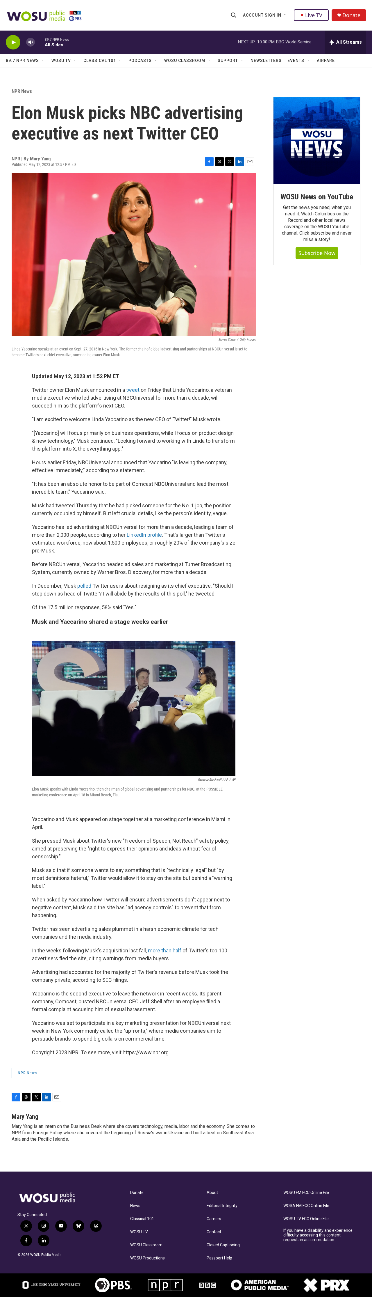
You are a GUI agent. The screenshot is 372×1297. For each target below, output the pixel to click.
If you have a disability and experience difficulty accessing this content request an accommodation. (318, 1235)
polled (84, 586)
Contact (214, 1232)
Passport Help (219, 1258)
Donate (351, 15)
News (135, 1206)
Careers (214, 1219)
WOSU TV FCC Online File (306, 1219)
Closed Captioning (223, 1245)
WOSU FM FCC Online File (306, 1192)
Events (295, 60)
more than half (164, 950)
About (212, 1192)
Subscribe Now (316, 252)
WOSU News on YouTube (316, 196)
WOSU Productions (147, 1258)
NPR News (22, 91)
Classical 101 (99, 60)
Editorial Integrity (222, 1206)
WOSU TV (61, 60)
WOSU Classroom (184, 60)
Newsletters (266, 60)
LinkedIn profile (144, 535)
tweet (133, 390)
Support (228, 60)
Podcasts (140, 60)
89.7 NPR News (22, 60)
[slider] (40, 42)
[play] (13, 42)
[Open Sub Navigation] (285, 15)
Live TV (313, 15)
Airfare (326, 60)
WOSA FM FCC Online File (306, 1206)
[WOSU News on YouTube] (316, 140)
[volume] (30, 42)
